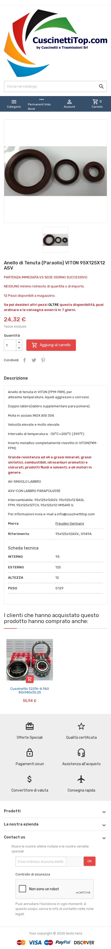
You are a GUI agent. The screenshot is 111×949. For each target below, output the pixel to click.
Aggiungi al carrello (51, 345)
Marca (13, 523)
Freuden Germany (70, 523)
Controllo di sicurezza (32, 874)
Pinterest (43, 360)
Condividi (24, 360)
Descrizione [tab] (16, 378)
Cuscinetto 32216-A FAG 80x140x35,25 (29, 690)
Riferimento (18, 534)
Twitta (34, 360)
